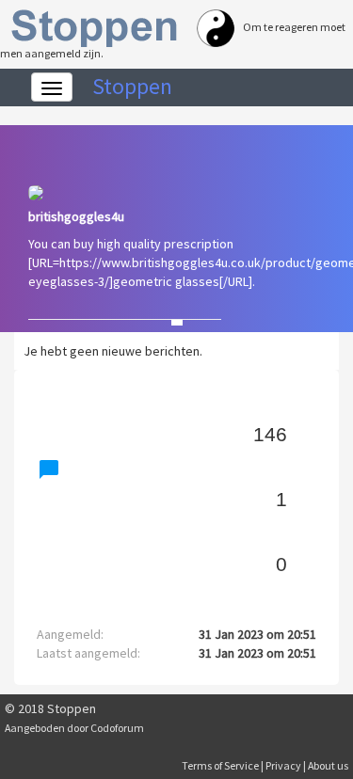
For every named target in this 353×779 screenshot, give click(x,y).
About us (328, 765)
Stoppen (132, 86)
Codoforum (117, 728)
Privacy (283, 765)
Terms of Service (220, 765)
